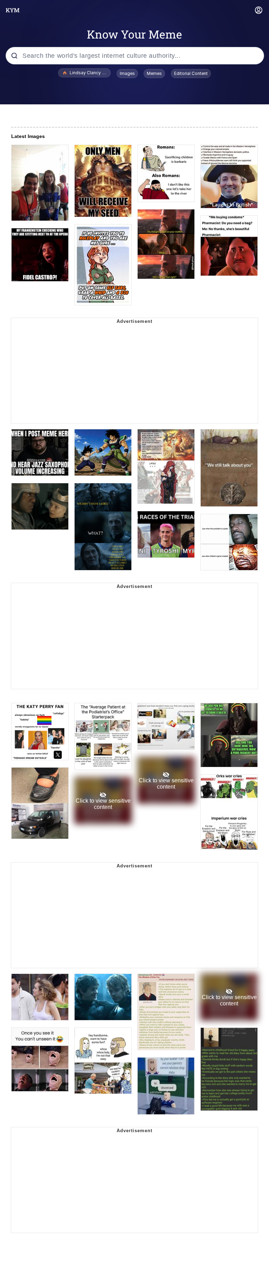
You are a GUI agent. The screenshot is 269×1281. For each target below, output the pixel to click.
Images (127, 73)
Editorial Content (191, 73)
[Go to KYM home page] (13, 10)
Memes (154, 73)
